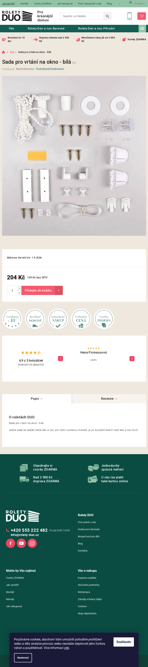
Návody (10, 599)
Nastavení (23, 657)
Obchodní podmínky (88, 584)
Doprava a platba (87, 577)
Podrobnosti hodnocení (50, 68)
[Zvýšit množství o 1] (19, 288)
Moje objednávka (87, 613)
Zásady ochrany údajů (90, 599)
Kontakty (82, 550)
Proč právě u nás (87, 522)
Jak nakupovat (65, 3)
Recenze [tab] (107, 398)
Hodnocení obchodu (89, 529)
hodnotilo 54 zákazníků (31, 364)
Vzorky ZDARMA (43, 3)
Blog (109, 3)
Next (132, 358)
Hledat (107, 16)
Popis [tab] (35, 398)
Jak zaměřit (12, 584)
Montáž (24, 3)
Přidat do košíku (42, 290)
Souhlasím (123, 642)
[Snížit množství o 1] (19, 292)
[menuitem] (11, 28)
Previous (60, 358)
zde (66, 648)
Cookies (82, 606)
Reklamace (84, 592)
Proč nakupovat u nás (90, 3)
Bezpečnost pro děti (88, 536)
